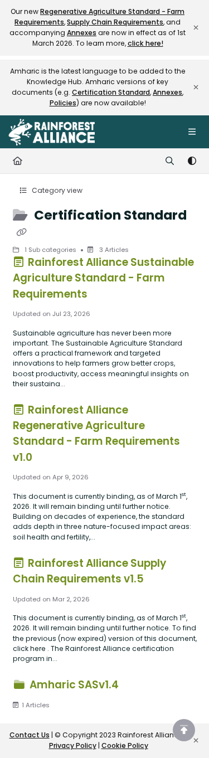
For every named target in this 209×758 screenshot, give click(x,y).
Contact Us (29, 735)
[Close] (195, 28)
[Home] (51, 132)
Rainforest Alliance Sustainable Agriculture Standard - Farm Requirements (104, 278)
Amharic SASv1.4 (74, 684)
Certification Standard (111, 92)
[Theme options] (192, 161)
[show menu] (192, 132)
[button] (184, 730)
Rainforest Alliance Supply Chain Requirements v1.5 (90, 571)
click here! (145, 43)
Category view (56, 190)
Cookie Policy (124, 745)
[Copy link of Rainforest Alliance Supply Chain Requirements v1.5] (163, 581)
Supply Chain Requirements (115, 22)
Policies (63, 103)
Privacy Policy (72, 745)
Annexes (81, 32)
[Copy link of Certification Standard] (22, 232)
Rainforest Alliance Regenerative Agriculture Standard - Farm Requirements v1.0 (96, 433)
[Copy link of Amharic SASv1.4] (138, 687)
